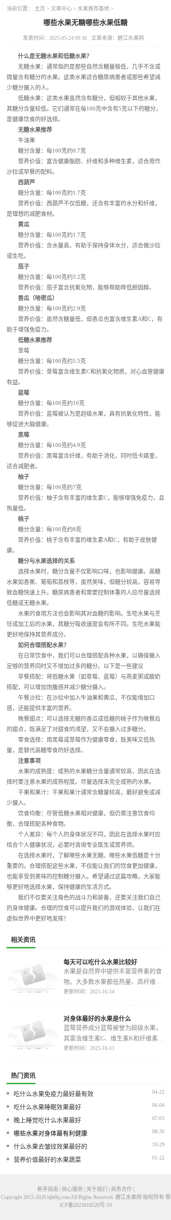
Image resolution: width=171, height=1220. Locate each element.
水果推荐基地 (93, 9)
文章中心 (61, 9)
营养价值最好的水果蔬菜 (47, 1159)
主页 (40, 9)
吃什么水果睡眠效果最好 (47, 1107)
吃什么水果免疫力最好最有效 (53, 1094)
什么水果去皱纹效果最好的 (50, 1146)
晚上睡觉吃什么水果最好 (47, 1120)
